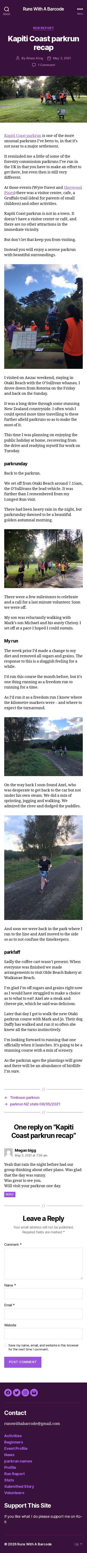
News (9, 1455)
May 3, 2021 (62, 58)
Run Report (43, 28)
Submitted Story (19, 1486)
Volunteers (14, 1493)
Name (10, 1285)
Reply (10, 1194)
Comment (13, 1245)
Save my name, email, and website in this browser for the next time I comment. (43, 1347)
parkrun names (18, 1461)
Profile (10, 1467)
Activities (13, 1436)
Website (10, 1325)
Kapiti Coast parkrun (22, 135)
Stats (9, 1480)
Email (9, 1305)
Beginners (13, 1442)
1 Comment (46, 65)
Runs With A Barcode (43, 9)
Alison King (34, 58)
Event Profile (15, 1448)
